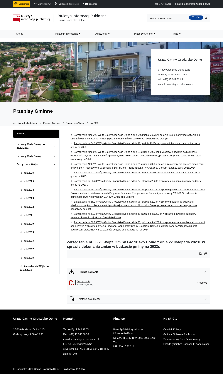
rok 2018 (28, 240)
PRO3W (80, 369)
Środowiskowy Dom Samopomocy (181, 339)
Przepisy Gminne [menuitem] (143, 33)
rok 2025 (28, 181)
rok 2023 (28, 198)
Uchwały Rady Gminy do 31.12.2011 (31, 146)
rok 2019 (28, 232)
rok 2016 (28, 257)
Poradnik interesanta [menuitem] (66, 33)
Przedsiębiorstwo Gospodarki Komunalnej (186, 344)
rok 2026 (28, 172)
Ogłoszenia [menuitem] (101, 33)
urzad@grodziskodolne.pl (180, 84)
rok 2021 (28, 215)
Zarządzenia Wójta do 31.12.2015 (34, 268)
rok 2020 (28, 223)
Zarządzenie (83, 281)
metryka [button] (203, 282)
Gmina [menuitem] (19, 33)
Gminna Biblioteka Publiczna (179, 334)
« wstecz (21, 133)
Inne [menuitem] (176, 33)
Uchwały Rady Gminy (29, 156)
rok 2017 (28, 249)
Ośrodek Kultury (172, 329)
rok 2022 (28, 206)
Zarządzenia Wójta (27, 164)
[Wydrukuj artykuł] (201, 254)
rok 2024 (28, 189)
